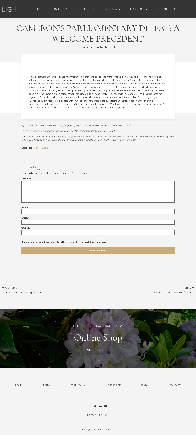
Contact (175, 385)
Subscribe (114, 385)
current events (41, 148)
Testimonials (79, 385)
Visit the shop (98, 350)
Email (25, 218)
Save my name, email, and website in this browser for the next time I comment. (64, 242)
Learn (19, 385)
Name (25, 207)
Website (25, 228)
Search (145, 385)
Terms (47, 385)
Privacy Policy (98, 415)
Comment (27, 178)
